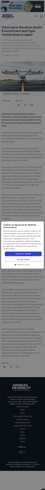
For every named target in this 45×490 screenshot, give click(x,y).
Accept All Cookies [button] (23, 254)
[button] (23, 264)
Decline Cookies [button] (23, 259)
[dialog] (22, 245)
